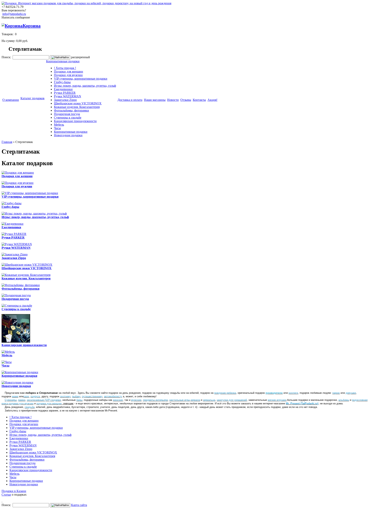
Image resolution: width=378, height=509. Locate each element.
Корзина (32, 25)
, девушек (54, 403)
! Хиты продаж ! (65, 68)
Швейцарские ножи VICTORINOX (78, 103)
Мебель (59, 124)
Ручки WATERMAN (67, 96)
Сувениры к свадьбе (67, 117)
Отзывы (185, 99)
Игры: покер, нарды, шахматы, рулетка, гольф (85, 85)
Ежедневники (63, 89)
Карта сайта (79, 505)
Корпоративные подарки (63, 61)
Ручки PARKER (65, 92)
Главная (7, 142)
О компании (10, 99)
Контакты (199, 99)
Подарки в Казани (14, 491)
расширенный (80, 57)
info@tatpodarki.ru (14, 14)
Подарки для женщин (68, 71)
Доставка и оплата (130, 99)
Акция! (212, 99)
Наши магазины (155, 99)
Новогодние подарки (68, 135)
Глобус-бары (62, 82)
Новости (173, 99)
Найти (65, 57)
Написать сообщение (16, 17)
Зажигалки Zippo (65, 99)
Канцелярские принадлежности (75, 121)
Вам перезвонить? (14, 10)
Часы (57, 128)
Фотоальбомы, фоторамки (71, 110)
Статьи (6, 494)
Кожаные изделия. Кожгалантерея (77, 107)
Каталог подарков (32, 98)
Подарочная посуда (67, 114)
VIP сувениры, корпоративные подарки (80, 78)
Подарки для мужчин (68, 75)
